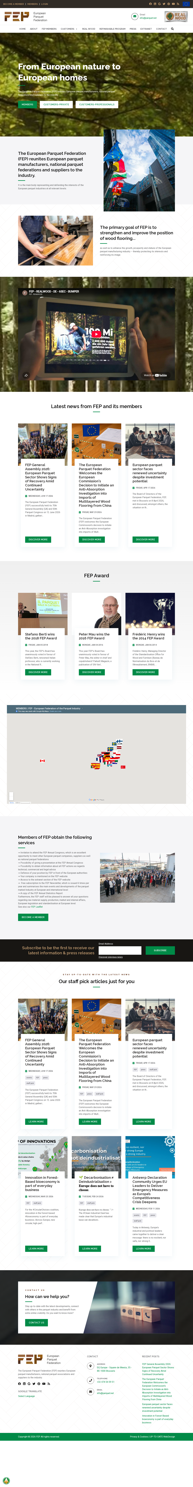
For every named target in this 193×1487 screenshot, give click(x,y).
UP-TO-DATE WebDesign (162, 1436)
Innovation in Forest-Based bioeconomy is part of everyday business (157, 1419)
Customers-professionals (97, 104)
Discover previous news (111, 957)
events (29, 1078)
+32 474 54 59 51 (105, 1382)
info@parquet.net (148, 18)
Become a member (33, 917)
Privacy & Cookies (139, 1436)
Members (27, 104)
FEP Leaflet (37, 906)
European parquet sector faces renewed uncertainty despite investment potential (157, 1407)
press (45, 1078)
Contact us (36, 1322)
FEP (37, 1078)
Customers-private (56, 104)
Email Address (106, 943)
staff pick (30, 1083)
